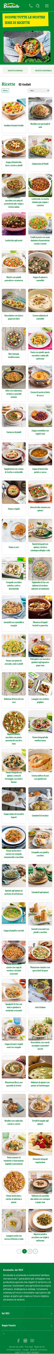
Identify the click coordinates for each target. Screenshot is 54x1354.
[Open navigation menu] (46, 5)
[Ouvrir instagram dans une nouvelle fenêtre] (25, 1341)
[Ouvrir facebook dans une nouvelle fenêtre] (18, 1341)
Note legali (29, 1346)
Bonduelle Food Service (38, 1349)
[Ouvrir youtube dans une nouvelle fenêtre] (32, 1341)
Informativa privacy (14, 1349)
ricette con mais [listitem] (15, 70)
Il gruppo (25, 1349)
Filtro (5, 90)
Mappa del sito (39, 1346)
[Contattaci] (31, 6)
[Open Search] (37, 6)
